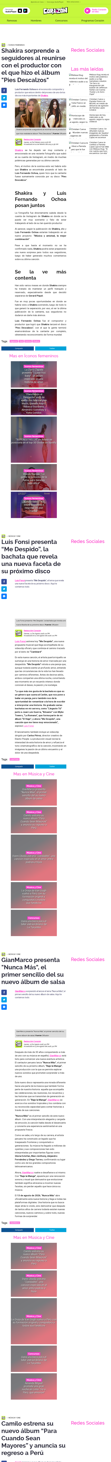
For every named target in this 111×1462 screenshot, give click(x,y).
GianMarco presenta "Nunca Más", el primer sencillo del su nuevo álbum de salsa (34, 794)
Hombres (36, 20)
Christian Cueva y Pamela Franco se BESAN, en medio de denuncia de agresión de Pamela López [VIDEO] (98, 104)
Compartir (19, 348)
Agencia (14, 341)
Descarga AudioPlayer (55, 2)
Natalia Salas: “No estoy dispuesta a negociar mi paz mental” (34, 506)
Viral (21, 341)
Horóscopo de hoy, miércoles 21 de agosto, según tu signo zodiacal (99, 118)
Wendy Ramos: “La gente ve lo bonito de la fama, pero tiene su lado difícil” (34, 478)
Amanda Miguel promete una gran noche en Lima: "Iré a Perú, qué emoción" (34, 1388)
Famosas (12, 20)
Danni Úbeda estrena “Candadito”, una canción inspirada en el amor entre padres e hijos (33, 859)
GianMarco (15, 1223)
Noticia (28, 341)
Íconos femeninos (17, 45)
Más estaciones (73, 2)
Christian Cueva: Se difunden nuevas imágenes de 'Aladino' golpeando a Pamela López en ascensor (99, 133)
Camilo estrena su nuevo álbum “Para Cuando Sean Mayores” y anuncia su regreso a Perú (34, 821)
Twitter (52, 348)
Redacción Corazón (32, 139)
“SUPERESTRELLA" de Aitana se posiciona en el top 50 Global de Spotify (33, 441)
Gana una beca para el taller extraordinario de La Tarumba (34, 924)
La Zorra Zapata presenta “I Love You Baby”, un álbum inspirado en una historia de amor (34, 375)
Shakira (44, 95)
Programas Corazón (92, 20)
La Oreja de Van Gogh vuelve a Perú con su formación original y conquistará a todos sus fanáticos (33, 896)
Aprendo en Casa (37, 2)
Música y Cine (14, 536)
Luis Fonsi (20, 580)
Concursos (61, 20)
